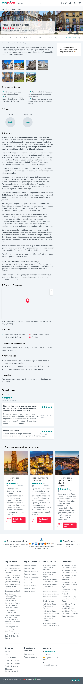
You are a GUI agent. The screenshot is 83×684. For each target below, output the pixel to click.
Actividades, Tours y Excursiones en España (51, 593)
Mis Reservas (50, 651)
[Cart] (79, 3)
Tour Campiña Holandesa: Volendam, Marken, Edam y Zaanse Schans (13, 597)
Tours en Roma (29, 592)
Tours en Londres (30, 574)
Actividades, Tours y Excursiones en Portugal (69, 592)
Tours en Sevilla (29, 589)
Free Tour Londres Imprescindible (11, 611)
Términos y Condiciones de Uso (12, 670)
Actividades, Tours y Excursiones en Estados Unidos (50, 599)
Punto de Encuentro (30, 38)
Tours (14, 9)
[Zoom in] (51, 290)
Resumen (4, 38)
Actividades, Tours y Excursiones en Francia (50, 606)
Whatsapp (48, 655)
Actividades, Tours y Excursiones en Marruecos (69, 577)
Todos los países (68, 616)
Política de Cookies (12, 660)
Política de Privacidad (12, 663)
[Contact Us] (71, 3)
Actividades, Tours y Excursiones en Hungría (50, 618)
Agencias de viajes (30, 657)
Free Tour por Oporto (12, 565)
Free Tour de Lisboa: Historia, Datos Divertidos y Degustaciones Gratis (12, 587)
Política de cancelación (46, 38)
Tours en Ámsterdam (31, 577)
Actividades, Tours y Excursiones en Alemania (50, 567)
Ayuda (7, 651)
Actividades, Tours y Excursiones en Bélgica (50, 574)
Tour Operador (29, 654)
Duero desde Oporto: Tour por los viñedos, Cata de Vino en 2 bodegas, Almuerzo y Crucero (12, 619)
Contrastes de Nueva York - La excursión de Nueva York (13, 570)
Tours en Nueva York (31, 580)
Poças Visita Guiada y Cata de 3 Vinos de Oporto (13, 636)
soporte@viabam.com (51, 665)
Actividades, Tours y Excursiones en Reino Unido (69, 599)
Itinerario (18, 38)
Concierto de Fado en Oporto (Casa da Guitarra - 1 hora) (12, 605)
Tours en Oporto (30, 565)
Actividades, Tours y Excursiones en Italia (69, 566)
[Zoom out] (51, 293)
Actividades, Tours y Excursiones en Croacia (50, 586)
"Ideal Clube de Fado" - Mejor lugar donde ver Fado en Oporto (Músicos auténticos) (12, 578)
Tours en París (29, 583)
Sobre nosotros (10, 657)
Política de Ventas (11, 666)
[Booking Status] (76, 3)
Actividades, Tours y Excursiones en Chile (50, 581)
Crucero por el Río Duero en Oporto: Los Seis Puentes (13, 629)
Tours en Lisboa (29, 568)
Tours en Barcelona (31, 571)
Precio (12, 38)
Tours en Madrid (30, 586)
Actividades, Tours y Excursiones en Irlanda (51, 624)
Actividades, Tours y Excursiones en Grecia (51, 612)
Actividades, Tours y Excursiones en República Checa (69, 606)
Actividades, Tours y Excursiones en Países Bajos (69, 584)
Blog (19, 9)
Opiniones (58, 38)
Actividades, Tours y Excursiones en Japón (69, 571)
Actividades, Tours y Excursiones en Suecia (70, 612)
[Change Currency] (66, 3)
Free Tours (6, 9)
